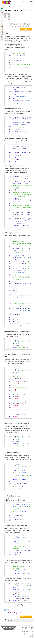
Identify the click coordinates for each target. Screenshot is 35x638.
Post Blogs (2, 39)
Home (5, 6)
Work (2, 17)
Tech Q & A (2, 34)
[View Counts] (31, 26)
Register (31, 1)
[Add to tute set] (10, 26)
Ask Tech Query (2, 37)
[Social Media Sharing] (23, 26)
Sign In (23, 1)
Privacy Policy (25, 631)
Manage (2, 23)
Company (2, 26)
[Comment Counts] (20, 26)
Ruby (18, 6)
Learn (2, 28)
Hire (2, 9)
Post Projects (2, 12)
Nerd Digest (12, 6)
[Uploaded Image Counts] (26, 26)
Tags (6, 610)
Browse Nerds (2, 14)
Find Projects (2, 20)
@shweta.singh (7, 20)
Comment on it (26, 29)
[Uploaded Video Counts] (28, 26)
